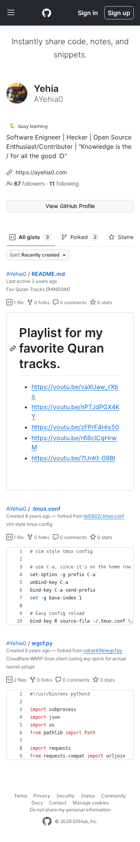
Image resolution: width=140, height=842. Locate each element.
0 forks (41, 302)
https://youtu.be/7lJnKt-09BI (73, 458)
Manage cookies (91, 803)
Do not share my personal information (70, 810)
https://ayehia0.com (41, 172)
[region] (70, 402)
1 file (18, 302)
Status (88, 796)
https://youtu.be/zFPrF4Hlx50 (75, 427)
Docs (37, 803)
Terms (20, 796)
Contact (57, 803)
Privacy (41, 796)
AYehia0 (16, 273)
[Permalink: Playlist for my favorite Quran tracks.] (13, 348)
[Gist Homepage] (46, 12)
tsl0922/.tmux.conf (104, 516)
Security (65, 796)
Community (113, 796)
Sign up (119, 13)
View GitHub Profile (70, 206)
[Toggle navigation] (11, 13)
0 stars (104, 302)
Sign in (88, 13)
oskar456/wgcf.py (102, 650)
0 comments (73, 302)
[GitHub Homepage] (47, 821)
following (64, 183)
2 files (19, 680)
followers (30, 183)
